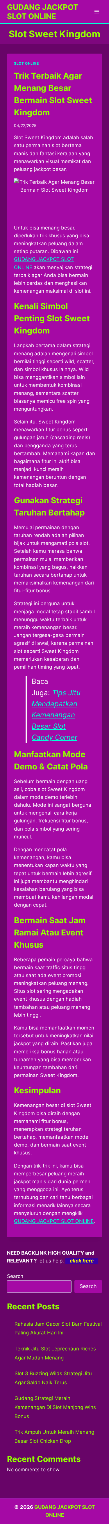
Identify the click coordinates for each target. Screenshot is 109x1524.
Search (15, 1276)
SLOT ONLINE (26, 63)
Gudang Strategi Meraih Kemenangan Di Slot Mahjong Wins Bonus (55, 1407)
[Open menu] (96, 11)
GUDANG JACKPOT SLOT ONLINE (54, 1221)
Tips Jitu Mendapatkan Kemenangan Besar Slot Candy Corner (56, 715)
